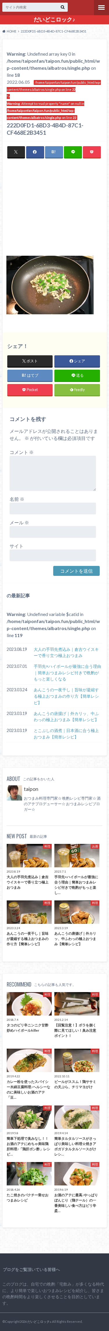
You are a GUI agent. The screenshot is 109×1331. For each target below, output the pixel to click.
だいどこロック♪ (54, 19)
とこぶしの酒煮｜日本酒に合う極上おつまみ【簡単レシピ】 (66, 733)
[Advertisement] (54, 211)
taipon (31, 789)
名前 (17, 499)
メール (19, 522)
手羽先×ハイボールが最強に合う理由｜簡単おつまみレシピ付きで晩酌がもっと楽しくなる (67, 672)
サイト (17, 546)
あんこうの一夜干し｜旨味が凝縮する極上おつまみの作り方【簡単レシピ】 (66, 696)
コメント (22, 452)
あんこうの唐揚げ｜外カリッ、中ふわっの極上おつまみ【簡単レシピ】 (66, 716)
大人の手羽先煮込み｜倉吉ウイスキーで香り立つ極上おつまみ (66, 652)
